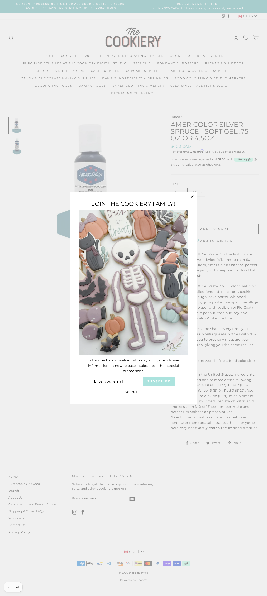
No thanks (134, 392)
